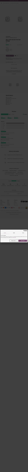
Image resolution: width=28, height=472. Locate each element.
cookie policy (14, 237)
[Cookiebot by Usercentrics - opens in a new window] (24, 230)
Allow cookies (23, 240)
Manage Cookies (13, 240)
